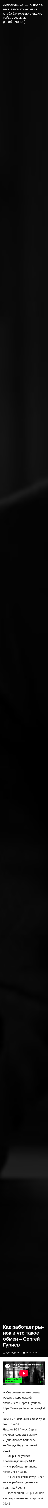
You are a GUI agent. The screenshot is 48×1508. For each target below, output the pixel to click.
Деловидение (13, 5)
